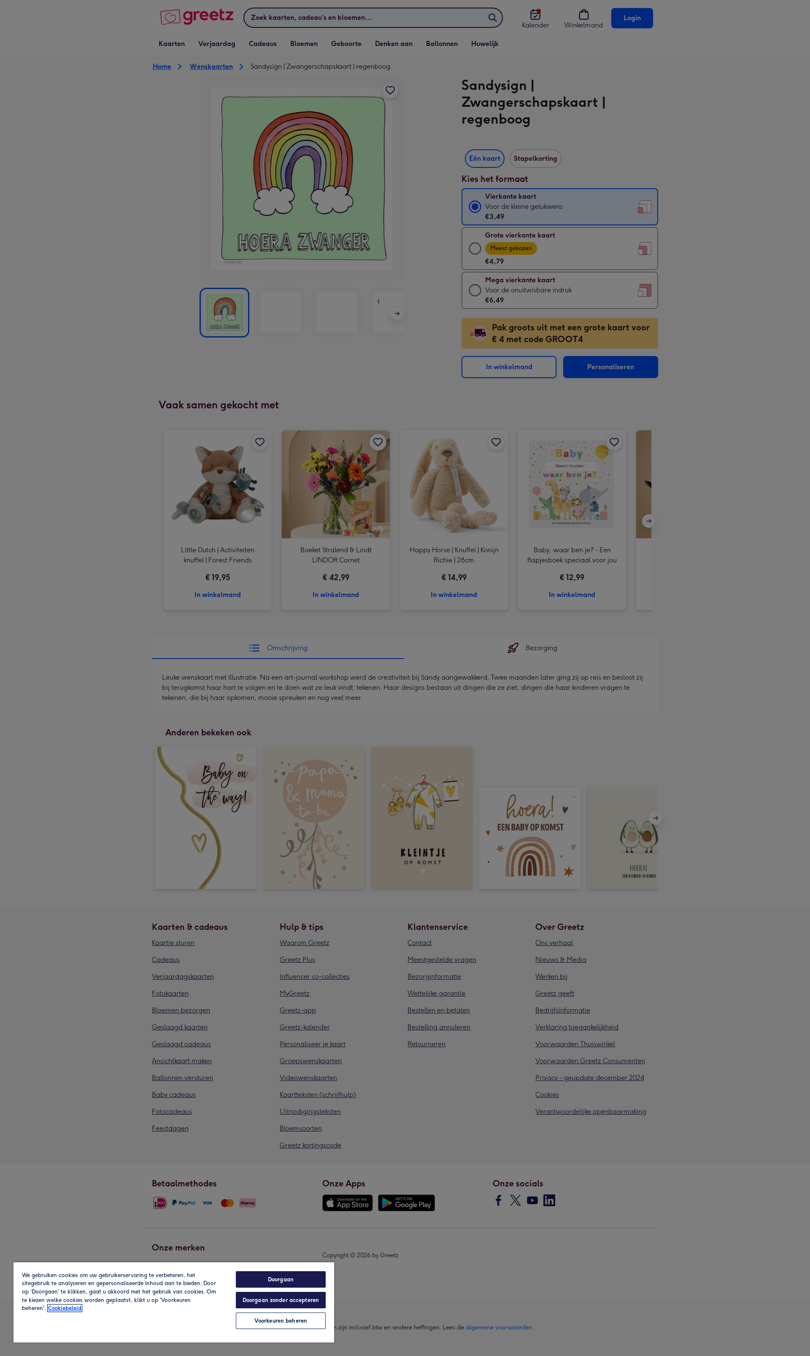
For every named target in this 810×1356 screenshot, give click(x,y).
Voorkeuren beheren (280, 1321)
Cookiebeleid (64, 1308)
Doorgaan (281, 1279)
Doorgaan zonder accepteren (281, 1300)
